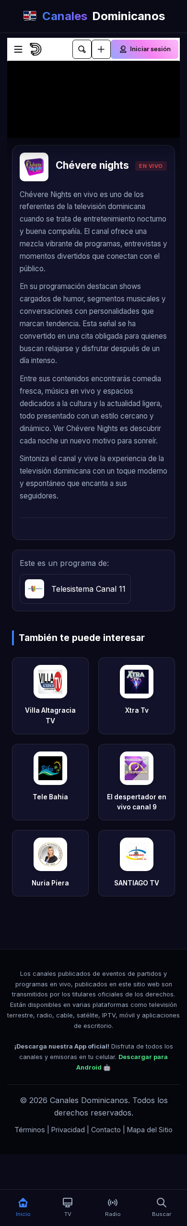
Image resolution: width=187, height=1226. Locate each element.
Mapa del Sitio (150, 1130)
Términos (29, 1130)
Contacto (106, 1130)
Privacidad (68, 1130)
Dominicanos (103, 16)
